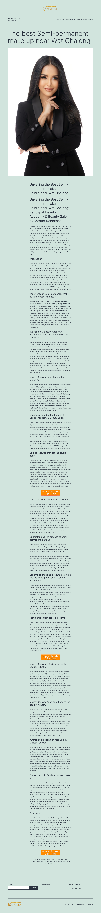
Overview (40, 861)
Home (59, 19)
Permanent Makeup (68, 19)
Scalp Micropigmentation (85, 19)
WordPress (90, 904)
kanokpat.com (14, 18)
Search (10, 884)
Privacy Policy (69, 904)
